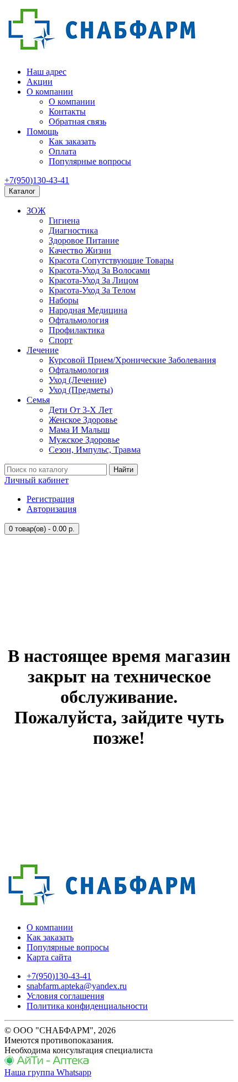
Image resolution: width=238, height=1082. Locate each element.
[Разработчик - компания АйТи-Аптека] (46, 1062)
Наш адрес (46, 71)
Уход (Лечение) (77, 380)
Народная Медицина (88, 310)
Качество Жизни (80, 250)
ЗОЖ (36, 210)
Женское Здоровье (83, 419)
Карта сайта (49, 957)
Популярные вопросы (90, 161)
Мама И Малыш (79, 429)
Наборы (64, 300)
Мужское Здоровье (84, 439)
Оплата (62, 151)
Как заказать (72, 141)
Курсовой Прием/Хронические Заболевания (132, 360)
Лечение (43, 350)
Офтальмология (78, 320)
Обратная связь (77, 121)
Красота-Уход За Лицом (93, 280)
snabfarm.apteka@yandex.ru (77, 986)
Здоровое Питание (84, 240)
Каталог (22, 191)
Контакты (67, 111)
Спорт (61, 340)
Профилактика (77, 330)
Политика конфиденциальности (87, 1006)
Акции (40, 81)
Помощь (42, 131)
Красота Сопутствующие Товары (111, 260)
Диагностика (73, 230)
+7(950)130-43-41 (36, 180)
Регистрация (50, 499)
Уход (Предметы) (81, 390)
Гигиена (64, 220)
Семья (38, 400)
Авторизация (51, 509)
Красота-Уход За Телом (92, 290)
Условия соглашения (65, 996)
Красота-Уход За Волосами (99, 270)
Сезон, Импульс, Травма (95, 449)
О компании (50, 91)
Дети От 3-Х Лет (80, 410)
